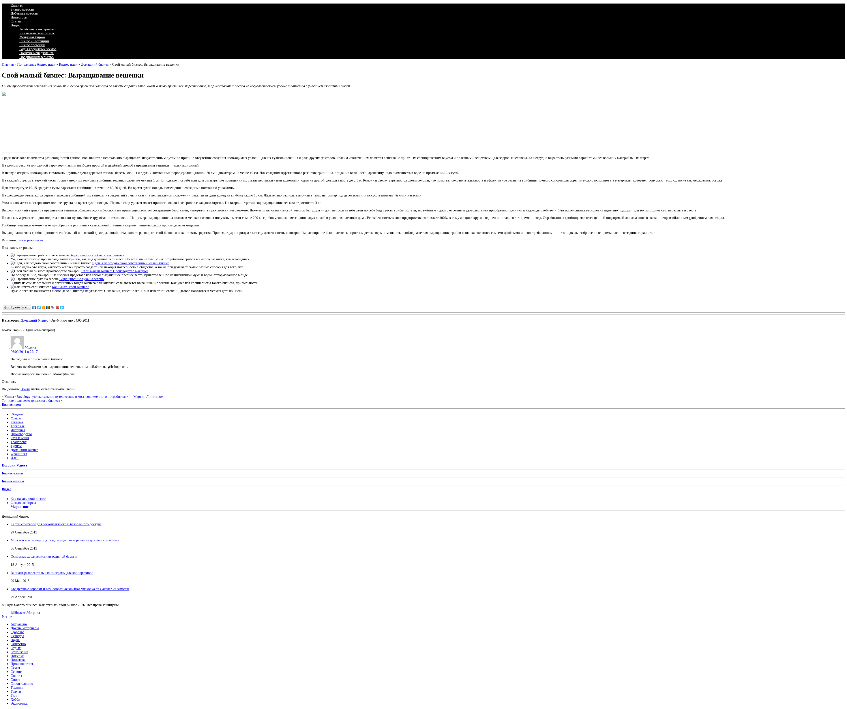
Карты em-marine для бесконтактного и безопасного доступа (56, 524)
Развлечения (20, 438)
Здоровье (17, 632)
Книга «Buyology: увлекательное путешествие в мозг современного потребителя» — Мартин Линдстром (83, 396)
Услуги (16, 418)
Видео (15, 25)
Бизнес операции (32, 45)
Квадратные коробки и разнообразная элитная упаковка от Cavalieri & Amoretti (70, 589)
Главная (16, 5)
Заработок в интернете (36, 29)
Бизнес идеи (68, 64)
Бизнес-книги (12, 473)
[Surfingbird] (62, 307)
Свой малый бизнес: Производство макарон (114, 271)
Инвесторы (19, 17)
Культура (17, 636)
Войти (25, 389)
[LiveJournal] (53, 307)
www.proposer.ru (31, 240)
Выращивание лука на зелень (81, 279)
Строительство (22, 683)
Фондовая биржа (32, 37)
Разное (7, 616)
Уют (14, 695)
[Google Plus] (57, 307)
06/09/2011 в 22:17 (24, 352)
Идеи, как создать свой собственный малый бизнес (130, 263)
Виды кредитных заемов (37, 49)
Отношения (19, 652)
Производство (21, 434)
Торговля (17, 426)
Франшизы (19, 454)
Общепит (18, 414)
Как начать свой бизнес (37, 33)
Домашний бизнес (95, 64)
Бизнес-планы (13, 481)
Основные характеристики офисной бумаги (44, 556)
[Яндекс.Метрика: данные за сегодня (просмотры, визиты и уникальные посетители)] (25, 613)
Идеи (15, 458)
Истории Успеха (14, 465)
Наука (15, 640)
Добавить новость (24, 13)
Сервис (16, 672)
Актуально (19, 624)
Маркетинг (19, 507)
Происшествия (22, 664)
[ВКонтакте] (34, 307)
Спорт (15, 679)
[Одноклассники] (43, 307)
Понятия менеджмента (36, 53)
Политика (18, 660)
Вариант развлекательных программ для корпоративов (52, 573)
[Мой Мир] (48, 307)
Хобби (15, 699)
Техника (17, 687)
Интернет (18, 430)
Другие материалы (25, 628)
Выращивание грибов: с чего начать (96, 255)
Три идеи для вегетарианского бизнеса (31, 400)
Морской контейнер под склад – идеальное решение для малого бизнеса (65, 540)
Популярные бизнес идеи (36, 64)
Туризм (16, 446)
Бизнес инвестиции (34, 41)
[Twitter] (39, 307)
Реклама (17, 422)
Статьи (16, 21)
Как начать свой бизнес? (70, 287)
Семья (15, 668)
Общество (18, 644)
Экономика (19, 703)
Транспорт (18, 442)
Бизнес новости (22, 9)
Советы (16, 676)
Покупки (17, 656)
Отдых (16, 648)
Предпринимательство (36, 57)
